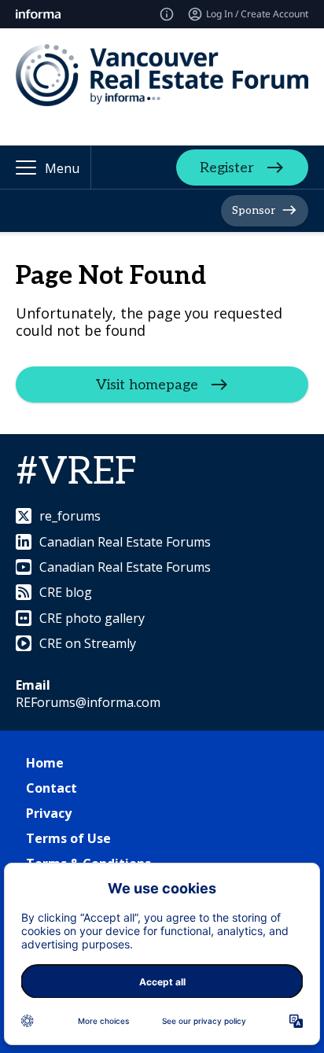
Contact (51, 788)
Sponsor (253, 210)
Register (227, 167)
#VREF (76, 472)
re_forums (70, 516)
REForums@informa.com (88, 702)
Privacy (49, 813)
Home (45, 762)
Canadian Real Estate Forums (125, 541)
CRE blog (65, 592)
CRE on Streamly (87, 643)
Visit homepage (147, 385)
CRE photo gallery (92, 618)
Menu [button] (62, 168)
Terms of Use (68, 838)
